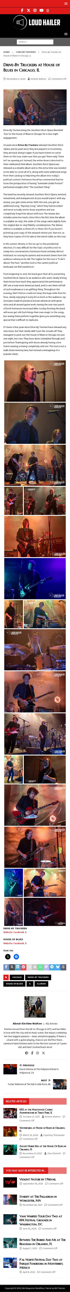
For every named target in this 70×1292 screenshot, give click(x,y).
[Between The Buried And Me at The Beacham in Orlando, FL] (10, 1243)
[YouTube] (42, 10)
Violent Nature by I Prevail (38, 1179)
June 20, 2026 (29, 1229)
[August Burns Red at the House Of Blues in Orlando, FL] (10, 1150)
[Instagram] (35, 10)
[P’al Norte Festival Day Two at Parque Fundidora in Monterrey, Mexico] (10, 1263)
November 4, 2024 (16, 79)
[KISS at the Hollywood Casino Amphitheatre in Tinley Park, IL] (10, 1113)
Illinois (41, 984)
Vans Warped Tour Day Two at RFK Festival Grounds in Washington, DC (41, 1220)
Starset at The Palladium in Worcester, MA (38, 1198)
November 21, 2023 (32, 1154)
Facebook (19, 932)
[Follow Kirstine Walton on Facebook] (31, 1053)
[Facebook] (22, 10)
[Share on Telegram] (52, 967)
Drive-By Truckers (38, 977)
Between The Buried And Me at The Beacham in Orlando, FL (43, 1242)
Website (8, 932)
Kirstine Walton (38, 79)
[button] (65, 3)
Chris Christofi (54, 1154)
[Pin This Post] (23, 967)
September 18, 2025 (33, 1184)
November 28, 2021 (32, 1205)
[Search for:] (35, 42)
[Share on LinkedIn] (18, 967)
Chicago (17, 977)
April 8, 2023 (29, 1272)
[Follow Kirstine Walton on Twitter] (42, 1053)
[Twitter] (29, 10)
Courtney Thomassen (54, 1135)
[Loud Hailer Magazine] (35, 28)
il (30, 984)
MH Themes (60, 1288)
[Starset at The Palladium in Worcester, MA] (10, 1200)
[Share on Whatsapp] (40, 967)
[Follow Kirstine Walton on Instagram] (36, 1053)
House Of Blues (14, 984)
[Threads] (48, 10)
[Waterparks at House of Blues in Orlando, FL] (10, 1131)
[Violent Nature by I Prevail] (10, 1182)
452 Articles (51, 1024)
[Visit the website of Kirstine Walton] (26, 1053)
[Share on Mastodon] (46, 967)
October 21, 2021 (31, 1117)
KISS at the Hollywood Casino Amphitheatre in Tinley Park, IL (36, 1111)
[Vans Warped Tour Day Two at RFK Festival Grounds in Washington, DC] (10, 1219)
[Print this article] (35, 967)
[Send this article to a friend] (29, 967)
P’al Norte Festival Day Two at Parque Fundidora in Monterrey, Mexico (41, 1264)
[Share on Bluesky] (58, 967)
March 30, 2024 (30, 1135)
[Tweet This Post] (12, 967)
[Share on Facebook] (6, 967)
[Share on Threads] (63, 967)
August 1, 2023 (30, 1248)
